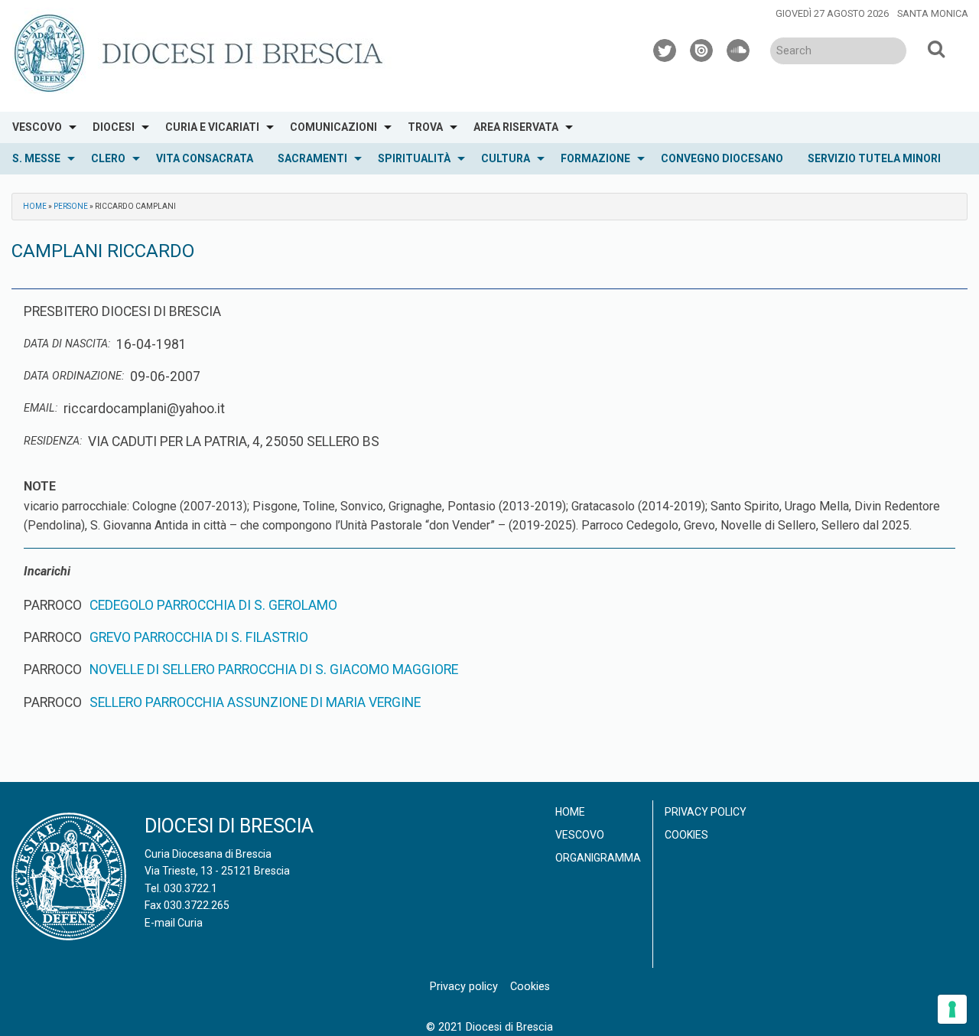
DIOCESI (114, 127)
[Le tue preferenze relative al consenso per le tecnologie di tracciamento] (952, 1009)
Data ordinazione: (74, 376)
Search (936, 48)
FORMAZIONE (595, 158)
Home (35, 206)
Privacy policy (705, 812)
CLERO (108, 158)
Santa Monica (932, 13)
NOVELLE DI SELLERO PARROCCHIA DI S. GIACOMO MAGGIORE (273, 669)
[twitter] (665, 48)
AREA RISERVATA (515, 127)
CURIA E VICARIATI (212, 127)
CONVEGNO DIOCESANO (722, 158)
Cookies (686, 835)
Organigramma (598, 858)
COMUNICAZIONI (333, 127)
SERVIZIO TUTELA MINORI (874, 158)
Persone (71, 206)
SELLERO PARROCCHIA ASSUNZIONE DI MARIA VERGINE (255, 702)
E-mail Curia (174, 923)
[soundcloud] (739, 48)
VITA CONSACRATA (204, 158)
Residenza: (53, 441)
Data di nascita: (67, 343)
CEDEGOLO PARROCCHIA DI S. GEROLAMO (213, 605)
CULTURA (505, 158)
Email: (40, 408)
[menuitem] (40, 127)
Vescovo (579, 835)
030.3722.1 (190, 888)
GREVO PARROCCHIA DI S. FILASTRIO (198, 637)
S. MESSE (36, 158)
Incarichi (47, 571)
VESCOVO (37, 127)
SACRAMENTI (312, 158)
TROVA (425, 127)
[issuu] (702, 48)
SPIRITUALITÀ (414, 158)
